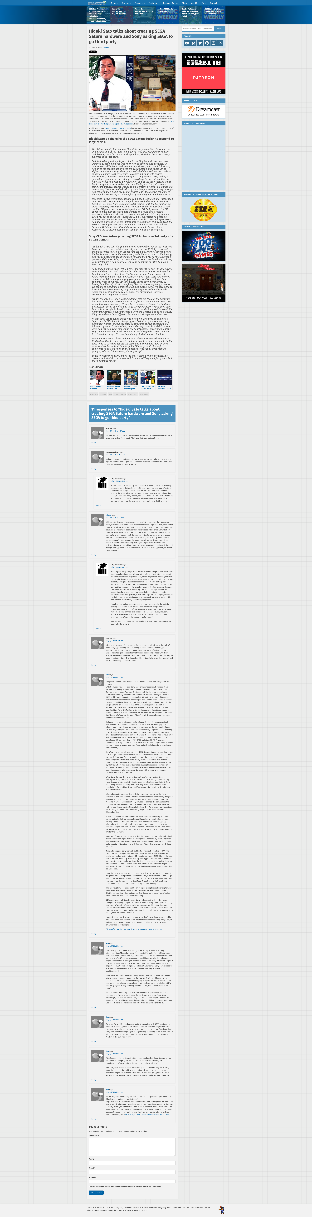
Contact (213, 3)
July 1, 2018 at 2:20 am (119, 481)
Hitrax (108, 515)
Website (92, 1177)
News (113, 3)
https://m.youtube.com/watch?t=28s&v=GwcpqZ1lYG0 (147, 1114)
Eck (107, 675)
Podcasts (139, 3)
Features (153, 3)
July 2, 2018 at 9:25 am (114, 677)
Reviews (125, 3)
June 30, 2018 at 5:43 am (115, 518)
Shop (184, 3)
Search (220, 29)
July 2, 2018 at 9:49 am (114, 1092)
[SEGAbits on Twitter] (200, 43)
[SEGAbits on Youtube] (187, 43)
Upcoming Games (170, 3)
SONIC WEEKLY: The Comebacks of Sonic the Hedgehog (213, 11)
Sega (110, 394)
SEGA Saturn (143, 394)
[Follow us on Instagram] (213, 43)
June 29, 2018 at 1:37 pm (115, 431)
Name (92, 1159)
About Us (195, 3)
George (106, 47)
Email (92, 1168)
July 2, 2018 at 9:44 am (114, 946)
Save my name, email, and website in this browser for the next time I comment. (126, 1187)
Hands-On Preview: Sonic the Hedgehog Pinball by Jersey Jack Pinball (190, 12)
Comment (94, 1136)
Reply (93, 442)
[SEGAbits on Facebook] (207, 43)
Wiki (204, 3)
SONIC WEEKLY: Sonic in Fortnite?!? (166, 10)
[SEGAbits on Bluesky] (193, 43)
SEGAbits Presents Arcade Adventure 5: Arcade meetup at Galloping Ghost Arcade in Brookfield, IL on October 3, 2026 (97, 15)
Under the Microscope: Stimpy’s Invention (144, 11)
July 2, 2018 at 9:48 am (114, 1054)
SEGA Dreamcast (120, 394)
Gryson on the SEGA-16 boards (118, 128)
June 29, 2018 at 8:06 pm (115, 455)
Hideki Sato (94, 394)
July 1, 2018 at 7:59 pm (114, 641)
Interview (103, 394)
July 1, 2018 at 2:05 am (119, 567)
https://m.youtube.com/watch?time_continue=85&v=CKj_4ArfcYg (134, 929)
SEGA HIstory (132, 394)
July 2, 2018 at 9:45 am (114, 1020)
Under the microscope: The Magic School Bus (119, 11)
